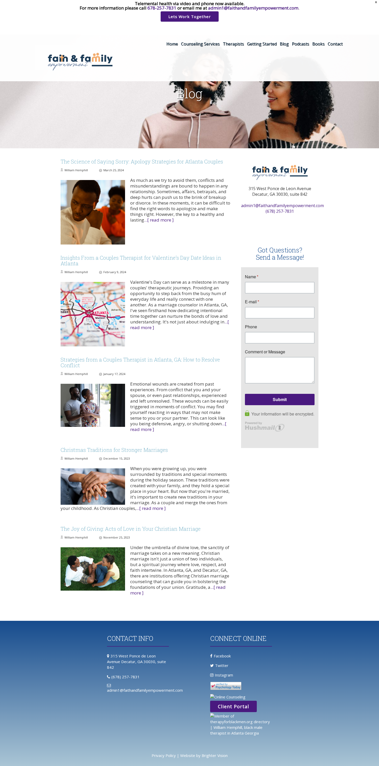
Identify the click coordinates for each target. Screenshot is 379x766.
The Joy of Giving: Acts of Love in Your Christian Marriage (131, 528)
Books (318, 44)
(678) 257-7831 (280, 211)
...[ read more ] (159, 220)
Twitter (221, 665)
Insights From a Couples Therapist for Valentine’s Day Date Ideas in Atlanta (141, 260)
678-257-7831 (161, 8)
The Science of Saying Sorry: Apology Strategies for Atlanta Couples (142, 161)
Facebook (222, 655)
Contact (335, 44)
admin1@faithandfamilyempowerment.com (253, 8)
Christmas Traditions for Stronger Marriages (114, 449)
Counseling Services (200, 44)
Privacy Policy (164, 755)
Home (172, 44)
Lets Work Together (189, 16)
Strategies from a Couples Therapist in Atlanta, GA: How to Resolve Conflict (140, 362)
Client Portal (233, 706)
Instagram (224, 675)
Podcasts (300, 44)
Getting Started (262, 44)
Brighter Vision (215, 755)
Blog (284, 44)
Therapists (233, 44)
